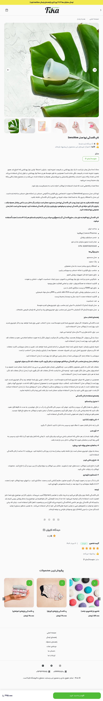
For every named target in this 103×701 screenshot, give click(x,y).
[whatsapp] (45, 520)
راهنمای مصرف (51, 642)
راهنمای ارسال (51, 637)
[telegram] (49, 520)
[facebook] (58, 520)
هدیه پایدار (81, 19)
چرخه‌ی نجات (52, 646)
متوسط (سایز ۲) (91, 158)
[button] (83, 548)
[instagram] (60, 666)
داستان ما (51, 651)
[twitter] (54, 520)
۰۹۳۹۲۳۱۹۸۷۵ (41, 672)
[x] (43, 666)
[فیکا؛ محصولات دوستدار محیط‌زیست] (52, 10)
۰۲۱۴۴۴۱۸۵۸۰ (59, 672)
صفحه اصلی (94, 19)
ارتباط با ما (51, 655)
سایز (97, 154)
